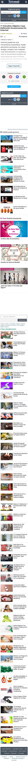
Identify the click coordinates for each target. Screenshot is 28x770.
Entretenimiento (13, 751)
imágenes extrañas (20, 324)
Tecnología (21, 753)
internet (14, 325)
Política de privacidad (17, 758)
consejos (6, 324)
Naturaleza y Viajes (18, 749)
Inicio (1, 23)
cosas (17, 325)
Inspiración (13, 753)
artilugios (22, 325)
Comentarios (22, 320)
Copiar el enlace (14, 81)
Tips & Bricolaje (9, 23)
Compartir (23, 36)
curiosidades (12, 324)
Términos (20, 19)
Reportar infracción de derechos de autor (18, 129)
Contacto (4, 756)
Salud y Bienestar (6, 749)
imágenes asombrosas (5, 325)
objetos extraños (4, 327)
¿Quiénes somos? (20, 756)
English (25, 33)
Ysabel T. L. (10, 39)
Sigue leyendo (14, 66)
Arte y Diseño (22, 751)
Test (4, 218)
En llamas (6, 753)
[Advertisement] (14, 117)
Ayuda (11, 756)
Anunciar (14, 760)
